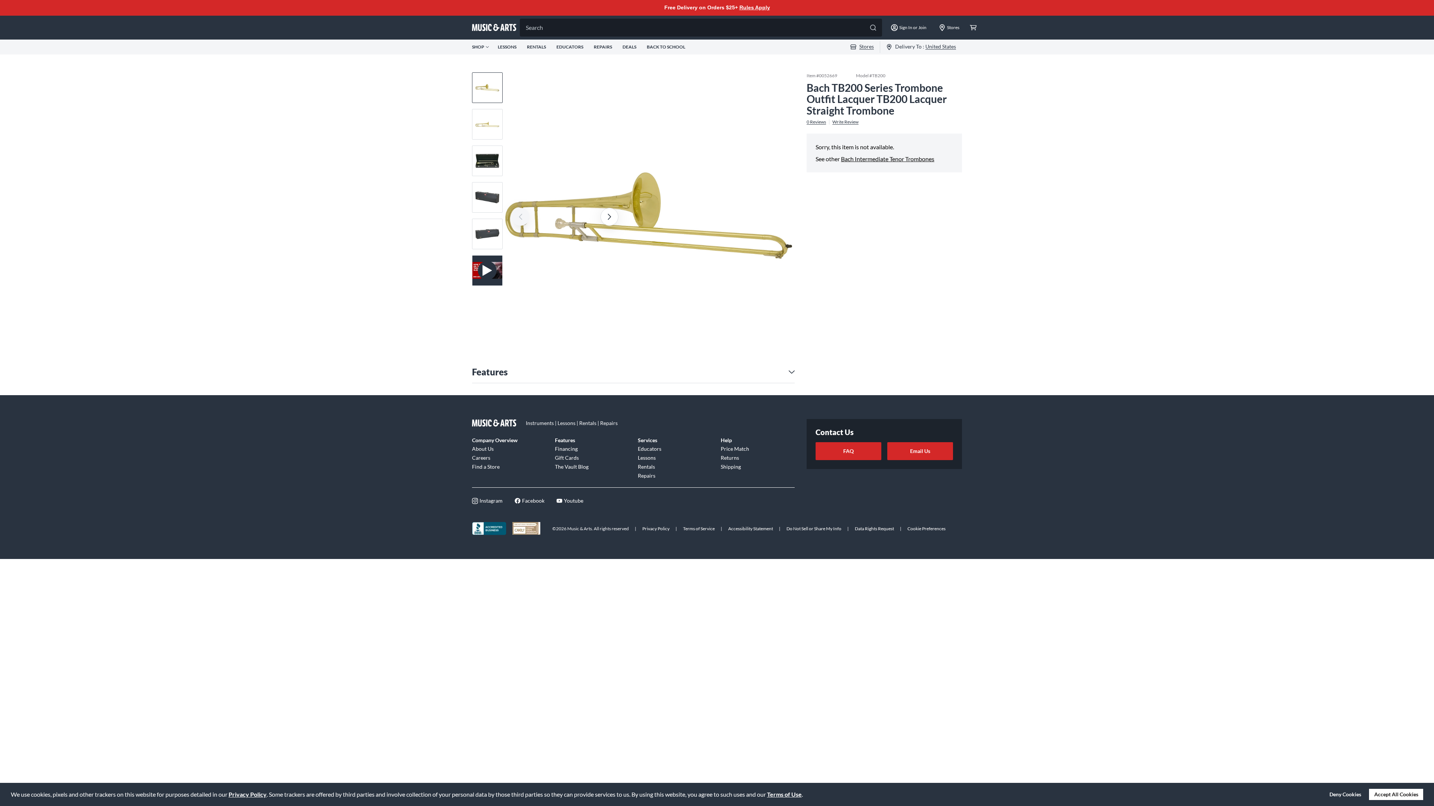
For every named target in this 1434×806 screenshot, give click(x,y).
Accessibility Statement (750, 528)
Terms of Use (784, 794)
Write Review (845, 122)
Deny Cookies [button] (1345, 794)
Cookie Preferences (926, 528)
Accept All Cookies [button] (1396, 794)
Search (534, 27)
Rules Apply (754, 7)
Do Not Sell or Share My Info (813, 528)
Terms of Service (699, 528)
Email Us (920, 451)
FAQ (848, 451)
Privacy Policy (248, 794)
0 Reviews (816, 122)
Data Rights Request (874, 528)
